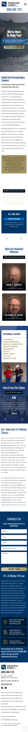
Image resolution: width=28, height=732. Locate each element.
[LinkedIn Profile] (6, 688)
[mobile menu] (25, 4)
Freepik (18, 723)
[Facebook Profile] (2, 688)
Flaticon (15, 725)
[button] (6, 238)
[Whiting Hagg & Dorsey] (10, 4)
